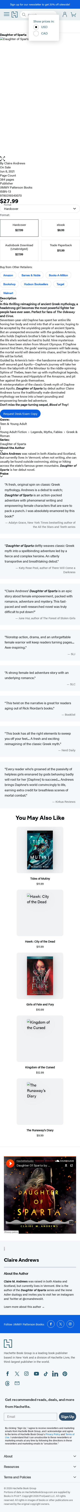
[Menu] (6, 14)
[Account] (65, 14)
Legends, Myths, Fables (47, 432)
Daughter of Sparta (13, 444)
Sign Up (67, 1416)
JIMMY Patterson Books (16, 187)
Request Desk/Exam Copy (20, 414)
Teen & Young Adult (13, 423)
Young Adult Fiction (13, 432)
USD (44, 27)
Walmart (8, 293)
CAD (44, 33)
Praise (4, 473)
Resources (11, 1466)
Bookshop (9, 284)
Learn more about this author (23, 1306)
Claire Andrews (14, 163)
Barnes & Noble (31, 275)
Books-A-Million (58, 275)
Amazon (8, 275)
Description (8, 298)
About (8, 1456)
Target (60, 284)
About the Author (12, 448)
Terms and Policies (17, 1477)
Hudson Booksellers (36, 284)
